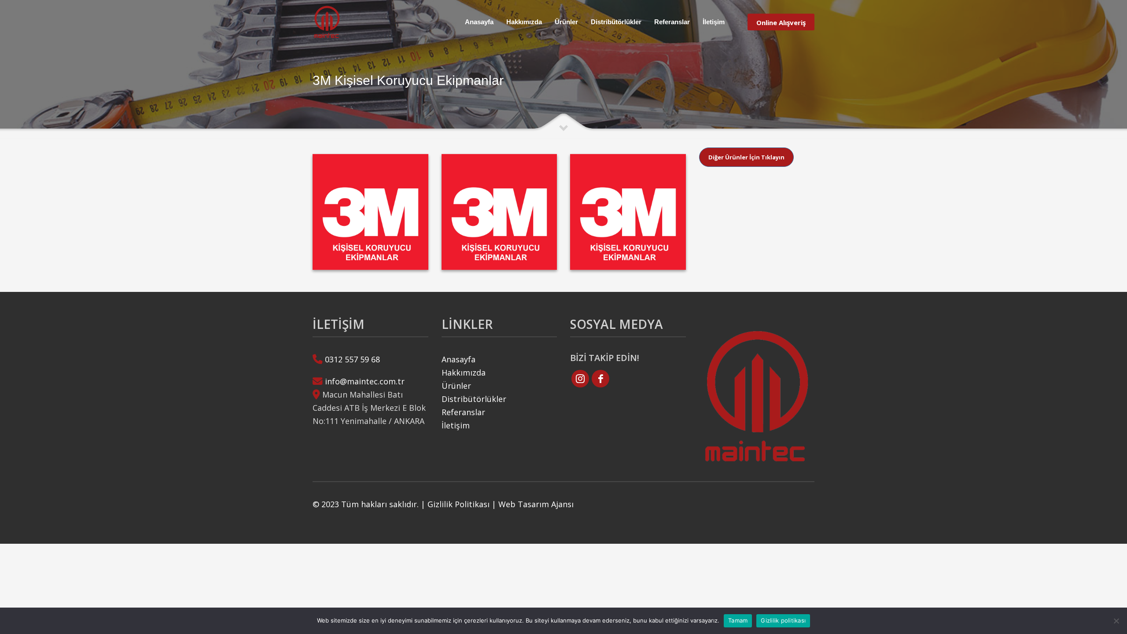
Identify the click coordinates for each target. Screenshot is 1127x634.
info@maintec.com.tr (365, 381)
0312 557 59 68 (352, 359)
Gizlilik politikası (783, 620)
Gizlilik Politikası (458, 504)
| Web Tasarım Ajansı (533, 504)
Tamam (738, 620)
